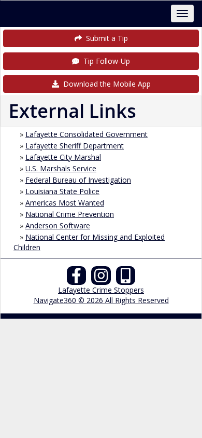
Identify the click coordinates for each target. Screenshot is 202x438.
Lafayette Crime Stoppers (101, 290)
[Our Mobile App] (126, 278)
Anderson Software (57, 225)
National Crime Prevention (69, 214)
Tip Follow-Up (104, 61)
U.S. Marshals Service (60, 168)
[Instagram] (101, 278)
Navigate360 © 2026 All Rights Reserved (101, 300)
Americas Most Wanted (64, 203)
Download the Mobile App (105, 84)
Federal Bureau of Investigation (78, 180)
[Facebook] (76, 278)
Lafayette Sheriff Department (74, 145)
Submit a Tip (105, 38)
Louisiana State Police (62, 191)
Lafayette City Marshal (63, 157)
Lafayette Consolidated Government (86, 134)
